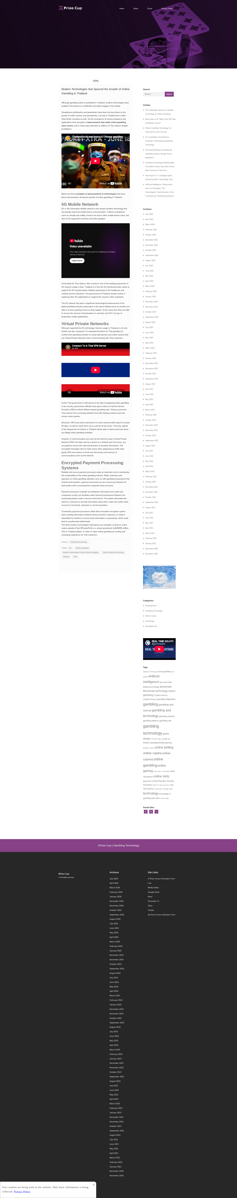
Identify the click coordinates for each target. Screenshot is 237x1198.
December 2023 (151, 363)
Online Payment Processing (113, 552)
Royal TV (156, 785)
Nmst (150, 896)
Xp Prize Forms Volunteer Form (161, 915)
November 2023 (151, 369)
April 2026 (149, 219)
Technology (149, 621)
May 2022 (149, 461)
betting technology (151, 687)
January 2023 (150, 420)
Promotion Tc (153, 901)
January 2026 (150, 235)
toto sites (156, 798)
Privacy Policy (167, 9)
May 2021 (149, 523)
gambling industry (167, 716)
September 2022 (151, 441)
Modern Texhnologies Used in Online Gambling (80, 552)
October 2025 (150, 250)
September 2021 (151, 502)
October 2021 (150, 497)
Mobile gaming (165, 743)
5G (70, 548)
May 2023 (149, 399)
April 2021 (149, 528)
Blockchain (166, 686)
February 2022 (151, 477)
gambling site (165, 721)
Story (150, 906)
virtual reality (164, 798)
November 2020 (151, 554)
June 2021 (149, 518)
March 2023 (150, 410)
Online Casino (150, 616)
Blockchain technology (155, 691)
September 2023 (151, 379)
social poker (158, 789)
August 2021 (150, 507)
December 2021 (151, 487)
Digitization (171, 699)
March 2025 (150, 286)
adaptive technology (149, 672)
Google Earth (153, 892)
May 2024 (149, 338)
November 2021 (151, 492)
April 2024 (149, 343)
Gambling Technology (78, 542)
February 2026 (151, 230)
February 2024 (151, 353)
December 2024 (151, 302)
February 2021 (151, 538)
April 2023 (149, 405)
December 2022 (151, 425)
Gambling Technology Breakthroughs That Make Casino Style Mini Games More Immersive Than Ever (160, 166)
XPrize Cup (63, 874)
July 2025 (149, 266)
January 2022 (150, 482)
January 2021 (150, 543)
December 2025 (151, 240)
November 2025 (151, 245)
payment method (150, 781)
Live (149, 883)
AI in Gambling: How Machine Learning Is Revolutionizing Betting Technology (159, 141)
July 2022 (149, 451)
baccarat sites (166, 682)
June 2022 (149, 456)
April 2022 (149, 466)
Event (149, 9)
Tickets (151, 910)
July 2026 (149, 214)
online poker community (161, 771)
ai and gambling (164, 671)
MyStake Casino (148, 748)
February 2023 (151, 415)
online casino (152, 753)
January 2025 (150, 297)
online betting (164, 747)
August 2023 (150, 384)
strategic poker (168, 789)
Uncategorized (151, 626)
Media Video (153, 887)
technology (151, 793)
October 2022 (150, 435)
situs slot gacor (164, 785)
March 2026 (150, 224)
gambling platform (151, 721)
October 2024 (150, 312)
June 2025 (149, 271)
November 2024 (151, 307)
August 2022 (150, 446)
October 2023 (150, 374)
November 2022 (151, 430)
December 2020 (151, 549)
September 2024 (151, 317)
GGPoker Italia (156, 739)
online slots (161, 776)
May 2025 (149, 276)
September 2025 (151, 255)
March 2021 (150, 533)
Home (121, 9)
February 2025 (151, 291)
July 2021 (149, 513)
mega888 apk (165, 739)
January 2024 (150, 358)
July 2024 (149, 327)
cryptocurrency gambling (154, 699)
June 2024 (149, 333)
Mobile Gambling (82, 548)
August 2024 (150, 322)
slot (171, 785)
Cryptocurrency (161, 695)
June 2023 (149, 394)
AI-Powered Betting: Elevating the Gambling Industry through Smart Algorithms (158, 154)
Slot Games (148, 789)
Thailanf (66, 557)
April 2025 (149, 281)
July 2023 (149, 389)
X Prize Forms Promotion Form (161, 879)
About (135, 9)
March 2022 (150, 471)
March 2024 (150, 348)
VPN (75, 557)
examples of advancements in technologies (96, 194)
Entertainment (150, 606)
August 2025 (150, 260)
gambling (150, 704)
